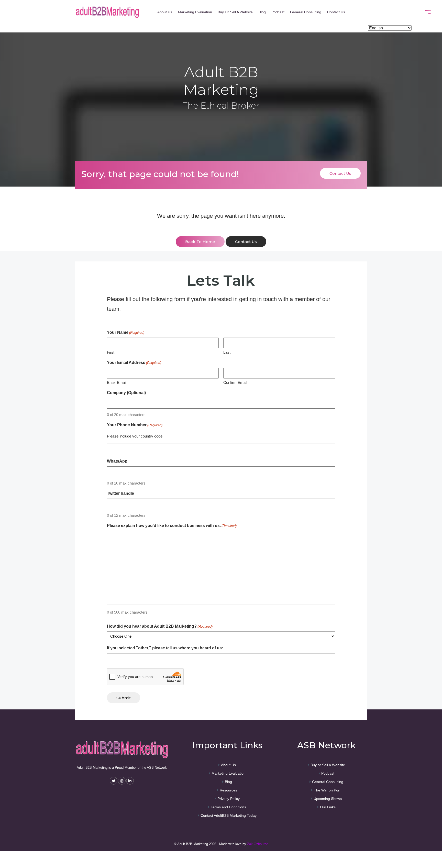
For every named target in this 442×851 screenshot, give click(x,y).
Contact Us (336, 12)
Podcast (277, 12)
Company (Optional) (126, 392)
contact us (246, 241)
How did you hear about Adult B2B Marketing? (160, 626)
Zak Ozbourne (257, 844)
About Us (164, 12)
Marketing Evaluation (195, 12)
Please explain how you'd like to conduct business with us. (172, 525)
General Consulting (305, 12)
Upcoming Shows (328, 799)
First (110, 352)
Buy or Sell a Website (235, 12)
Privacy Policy (228, 799)
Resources (228, 790)
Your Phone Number (134, 425)
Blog (262, 12)
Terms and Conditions (228, 807)
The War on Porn (327, 790)
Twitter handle (120, 493)
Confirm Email (235, 382)
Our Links (328, 807)
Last (226, 352)
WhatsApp (117, 461)
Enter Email (116, 382)
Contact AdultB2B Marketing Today (229, 815)
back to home (200, 241)
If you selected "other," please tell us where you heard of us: (165, 648)
